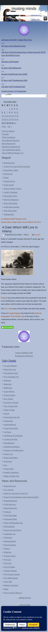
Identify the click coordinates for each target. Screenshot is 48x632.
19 (3, 120)
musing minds (24, 8)
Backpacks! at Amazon (24, 356)
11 (17, 112)
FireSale (5, 134)
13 (5, 116)
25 (17, 120)
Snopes (4, 298)
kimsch (37, 235)
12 (3, 116)
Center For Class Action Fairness (17, 167)
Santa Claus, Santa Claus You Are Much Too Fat (20, 222)
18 (17, 116)
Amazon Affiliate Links (24, 353)
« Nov (3, 127)
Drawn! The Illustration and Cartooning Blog (21, 497)
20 (5, 120)
